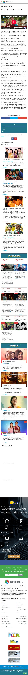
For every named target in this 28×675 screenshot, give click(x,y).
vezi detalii (5, 167)
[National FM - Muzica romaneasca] (14, 641)
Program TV (4, 605)
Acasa (3, 602)
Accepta (25, 673)
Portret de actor (5, 616)
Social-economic (5, 127)
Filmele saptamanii (6, 607)
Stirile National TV (6, 613)
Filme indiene (10, 161)
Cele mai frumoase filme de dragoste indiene (14, 208)
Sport (3, 131)
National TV (21, 666)
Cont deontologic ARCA (21, 618)
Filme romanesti (10, 237)
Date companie (23, 616)
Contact (24, 619)
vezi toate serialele (14, 346)
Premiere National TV (21, 610)
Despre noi (20, 602)
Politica (3, 129)
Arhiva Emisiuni (21, 613)
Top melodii (21, 544)
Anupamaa (5, 409)
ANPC (25, 625)
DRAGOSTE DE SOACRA (9, 434)
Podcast (21, 527)
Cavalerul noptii (7, 385)
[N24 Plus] (14, 634)
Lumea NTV (20, 605)
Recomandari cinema (6, 623)
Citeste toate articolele (14, 556)
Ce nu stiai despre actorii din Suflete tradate (13, 159)
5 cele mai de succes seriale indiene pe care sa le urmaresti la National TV (13, 181)
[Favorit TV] (14, 647)
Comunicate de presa (21, 621)
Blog (7, 544)
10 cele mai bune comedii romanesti (11, 235)
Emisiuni (7, 527)
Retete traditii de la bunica (7, 626)
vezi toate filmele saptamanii (14, 256)
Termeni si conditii (22, 623)
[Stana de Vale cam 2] (14, 660)
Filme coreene (5, 619)
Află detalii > (20, 671)
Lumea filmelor (5, 625)
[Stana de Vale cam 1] (14, 654)
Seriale (19, 607)
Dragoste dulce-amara (9, 361)
